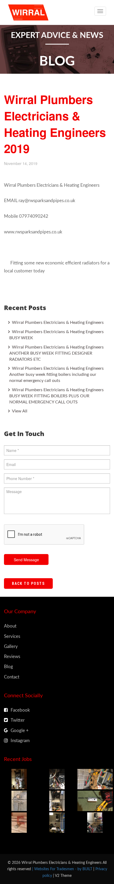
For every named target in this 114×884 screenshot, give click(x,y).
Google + (20, 730)
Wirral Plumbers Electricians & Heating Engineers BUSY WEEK (56, 335)
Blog (8, 666)
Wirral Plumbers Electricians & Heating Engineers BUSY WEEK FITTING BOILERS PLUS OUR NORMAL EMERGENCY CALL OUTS (56, 396)
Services (12, 636)
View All (19, 411)
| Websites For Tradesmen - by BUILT (62, 869)
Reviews (12, 656)
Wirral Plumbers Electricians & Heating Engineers (57, 322)
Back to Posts (28, 583)
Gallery (11, 646)
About (10, 626)
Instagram (20, 740)
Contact (11, 677)
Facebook (20, 710)
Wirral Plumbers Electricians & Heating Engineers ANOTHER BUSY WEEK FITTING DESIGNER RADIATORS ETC (56, 353)
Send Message (26, 559)
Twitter (18, 720)
